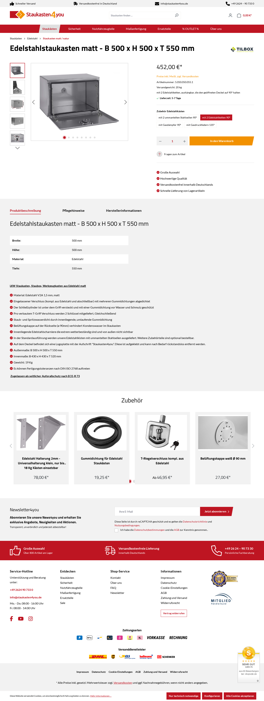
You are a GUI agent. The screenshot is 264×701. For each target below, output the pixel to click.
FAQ (113, 587)
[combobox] (141, 15)
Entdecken (67, 571)
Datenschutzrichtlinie (195, 521)
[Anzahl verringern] (160, 140)
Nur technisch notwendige (183, 695)
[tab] (25, 210)
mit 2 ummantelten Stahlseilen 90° (178, 117)
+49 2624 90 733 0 (21, 589)
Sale (62, 602)
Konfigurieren (212, 695)
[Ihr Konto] (230, 15)
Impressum (168, 577)
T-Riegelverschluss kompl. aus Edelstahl (162, 461)
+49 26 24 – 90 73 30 (239, 548)
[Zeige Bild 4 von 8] (77, 137)
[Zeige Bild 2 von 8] (69, 137)
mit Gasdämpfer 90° (170, 124)
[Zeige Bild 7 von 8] (90, 137)
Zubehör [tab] (132, 400)
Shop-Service (120, 571)
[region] (69, 105)
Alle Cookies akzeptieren (240, 695)
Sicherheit (66, 582)
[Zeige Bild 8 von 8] (94, 137)
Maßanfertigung (70, 592)
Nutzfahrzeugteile (71, 587)
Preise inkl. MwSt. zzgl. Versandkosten (178, 76)
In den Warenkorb (221, 141)
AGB (176, 529)
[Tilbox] (242, 49)
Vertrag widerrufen (174, 613)
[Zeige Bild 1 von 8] (64, 137)
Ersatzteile (66, 597)
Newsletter (117, 592)
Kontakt (115, 577)
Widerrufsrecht (170, 602)
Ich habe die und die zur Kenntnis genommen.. (164, 529)
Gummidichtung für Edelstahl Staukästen (101, 461)
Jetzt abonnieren (215, 511)
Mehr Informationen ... (101, 696)
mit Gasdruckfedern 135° (200, 124)
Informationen (171, 571)
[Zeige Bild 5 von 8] (81, 137)
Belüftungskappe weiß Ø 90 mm (223, 458)
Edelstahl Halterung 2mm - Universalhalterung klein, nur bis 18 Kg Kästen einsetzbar (41, 463)
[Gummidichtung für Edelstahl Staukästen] (102, 432)
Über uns (116, 582)
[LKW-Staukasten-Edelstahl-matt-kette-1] (79, 102)
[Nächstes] (125, 102)
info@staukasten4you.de (174, 3)
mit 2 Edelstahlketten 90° (216, 117)
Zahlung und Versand (174, 597)
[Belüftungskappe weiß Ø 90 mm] (223, 432)
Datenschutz (169, 582)
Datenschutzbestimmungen (149, 529)
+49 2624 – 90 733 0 (242, 3)
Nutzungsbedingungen (127, 525)
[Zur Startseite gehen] (37, 14)
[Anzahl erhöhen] (184, 140)
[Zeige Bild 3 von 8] (73, 137)
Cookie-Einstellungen (174, 587)
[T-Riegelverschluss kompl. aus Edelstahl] (162, 432)
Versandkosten (123, 682)
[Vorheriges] (33, 102)
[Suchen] (176, 15)
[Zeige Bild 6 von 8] (86, 137)
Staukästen (67, 577)
